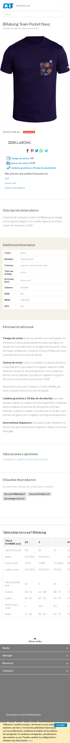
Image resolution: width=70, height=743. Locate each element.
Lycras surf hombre (15, 188)
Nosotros (7, 663)
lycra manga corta (14, 498)
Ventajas (7, 655)
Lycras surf (10, 183)
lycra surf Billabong (14, 494)
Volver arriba (35, 641)
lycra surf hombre (39, 494)
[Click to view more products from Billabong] (35, 142)
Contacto (7, 670)
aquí (30, 740)
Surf (7, 178)
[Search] (58, 14)
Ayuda (5, 647)
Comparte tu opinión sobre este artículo (21, 28)
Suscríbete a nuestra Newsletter (23, 714)
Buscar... (8, 14)
